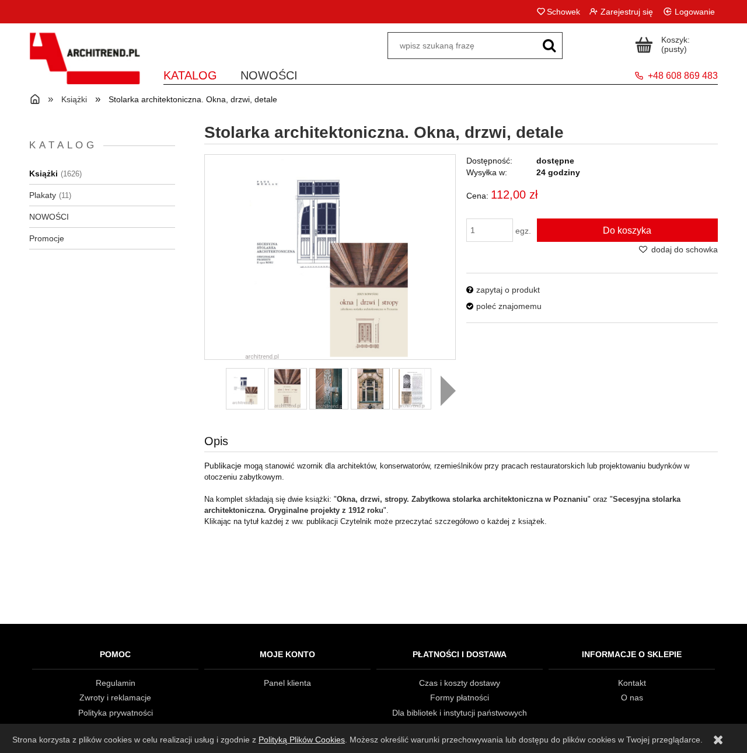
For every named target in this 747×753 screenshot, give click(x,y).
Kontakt (632, 683)
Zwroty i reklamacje (115, 697)
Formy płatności (459, 697)
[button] (448, 391)
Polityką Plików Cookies (302, 739)
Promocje (46, 238)
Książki (43, 173)
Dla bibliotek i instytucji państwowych (459, 712)
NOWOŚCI (49, 216)
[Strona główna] (84, 65)
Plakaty (42, 195)
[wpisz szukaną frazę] (549, 45)
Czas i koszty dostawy (459, 683)
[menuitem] (190, 73)
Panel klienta (287, 683)
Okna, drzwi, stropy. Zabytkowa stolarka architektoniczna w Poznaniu (462, 499)
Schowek (563, 11)
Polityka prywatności (115, 712)
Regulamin (115, 683)
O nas (632, 697)
